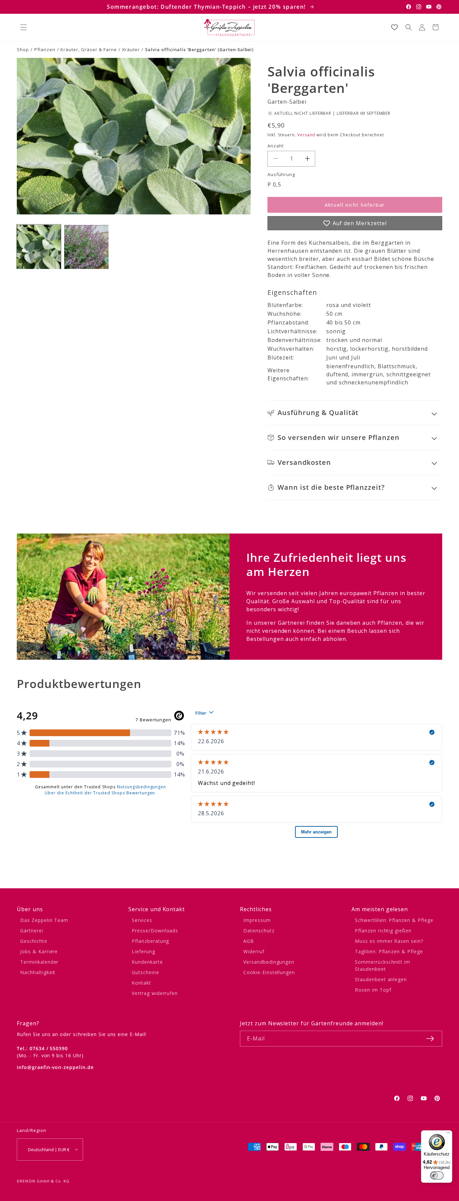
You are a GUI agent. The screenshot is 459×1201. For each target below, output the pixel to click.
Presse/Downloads (155, 930)
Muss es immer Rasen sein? (389, 941)
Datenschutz (259, 930)
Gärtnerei (31, 930)
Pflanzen (44, 49)
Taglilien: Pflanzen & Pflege (389, 951)
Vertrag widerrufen (155, 993)
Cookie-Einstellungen (269, 972)
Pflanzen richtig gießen (383, 930)
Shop (23, 49)
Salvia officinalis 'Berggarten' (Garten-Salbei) (199, 49)
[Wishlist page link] (394, 27)
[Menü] (448, 1134)
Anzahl (275, 145)
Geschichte (33, 941)
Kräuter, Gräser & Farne (88, 49)
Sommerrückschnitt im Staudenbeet (382, 965)
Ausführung (281, 174)
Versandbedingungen (268, 962)
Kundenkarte (147, 962)
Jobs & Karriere (39, 951)
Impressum (257, 920)
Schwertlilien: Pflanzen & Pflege (394, 920)
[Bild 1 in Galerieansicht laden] (39, 247)
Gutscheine (145, 972)
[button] (23, 27)
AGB (248, 941)
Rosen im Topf (373, 990)
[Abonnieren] (430, 1038)
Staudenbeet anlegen (381, 979)
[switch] (437, 1175)
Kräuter (131, 49)
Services (142, 920)
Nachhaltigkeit (37, 972)
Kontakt (141, 983)
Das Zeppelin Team (44, 920)
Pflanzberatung (150, 941)
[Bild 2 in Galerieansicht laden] (86, 247)
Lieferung (143, 951)
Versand (306, 135)
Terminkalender (39, 962)
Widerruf (253, 951)
